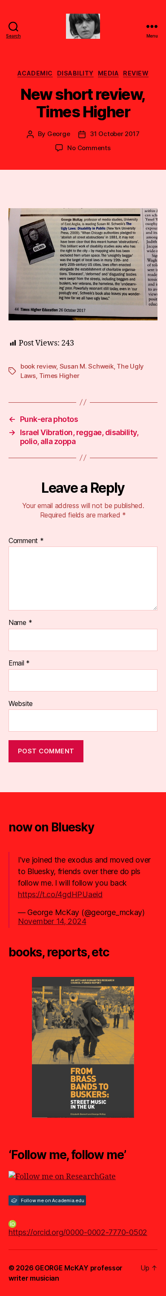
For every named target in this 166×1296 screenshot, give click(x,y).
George (58, 134)
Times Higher (59, 376)
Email (19, 663)
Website (21, 704)
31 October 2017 (114, 134)
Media (108, 73)
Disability (75, 73)
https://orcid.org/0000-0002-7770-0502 (78, 1232)
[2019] (83, 1047)
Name (20, 623)
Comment (26, 541)
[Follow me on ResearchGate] (83, 1177)
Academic (35, 73)
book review (38, 366)
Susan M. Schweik (87, 366)
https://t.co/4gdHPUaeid (60, 894)
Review (136, 73)
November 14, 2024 (52, 921)
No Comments (88, 148)
